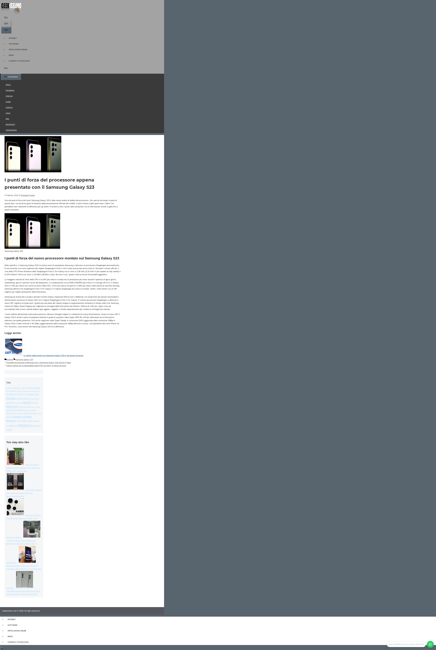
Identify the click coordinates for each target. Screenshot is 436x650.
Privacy (38, 407)
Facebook (10, 90)
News (11, 55)
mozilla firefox (22, 407)
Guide (8, 102)
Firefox (9, 96)
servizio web (11, 413)
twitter (18, 421)
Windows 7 (36, 426)
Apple (8, 85)
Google (9, 107)
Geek (37, 394)
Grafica (32, 399)
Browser (13, 391)
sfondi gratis (19, 413)
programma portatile (29, 410)
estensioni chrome (34, 391)
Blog (7, 391)
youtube (9, 430)
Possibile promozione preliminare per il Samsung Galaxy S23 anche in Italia (38, 363)
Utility (24, 421)
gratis (37, 399)
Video (29, 421)
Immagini (10, 403)
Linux (8, 113)
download (25, 391)
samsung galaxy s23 (24, 359)
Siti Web (34, 413)
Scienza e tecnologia (19, 61)
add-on (8, 388)
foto (24, 394)
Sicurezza (27, 413)
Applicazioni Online (18, 49)
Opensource (11, 130)
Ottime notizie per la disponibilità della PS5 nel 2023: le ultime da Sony (36, 366)
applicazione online (19, 388)
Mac (7, 119)
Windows (24, 425)
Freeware (30, 394)
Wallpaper (36, 421)
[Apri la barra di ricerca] (6, 18)
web (7, 426)
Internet (13, 38)
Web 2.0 (13, 425)
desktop (19, 391)
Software (14, 44)
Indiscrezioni (18, 403)
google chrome (23, 398)
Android (9, 359)
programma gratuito (14, 410)
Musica (29, 407)
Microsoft (10, 124)
